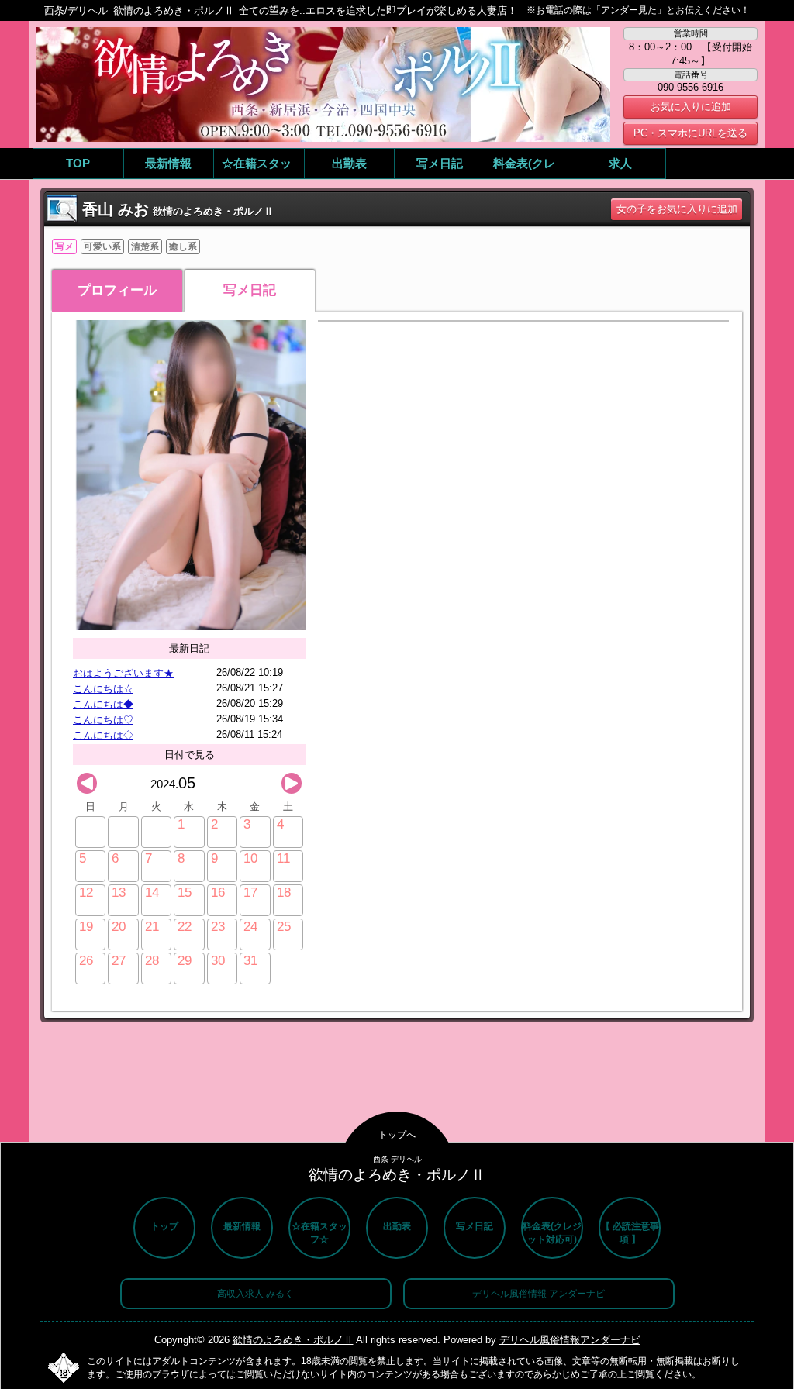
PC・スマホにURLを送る (690, 133)
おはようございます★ (123, 673)
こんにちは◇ (103, 735)
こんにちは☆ (103, 688)
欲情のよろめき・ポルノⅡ (293, 1340)
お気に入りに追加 (691, 106)
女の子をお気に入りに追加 (676, 209)
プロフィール (117, 290)
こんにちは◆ (103, 704)
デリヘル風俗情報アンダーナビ (569, 1340)
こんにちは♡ (103, 720)
